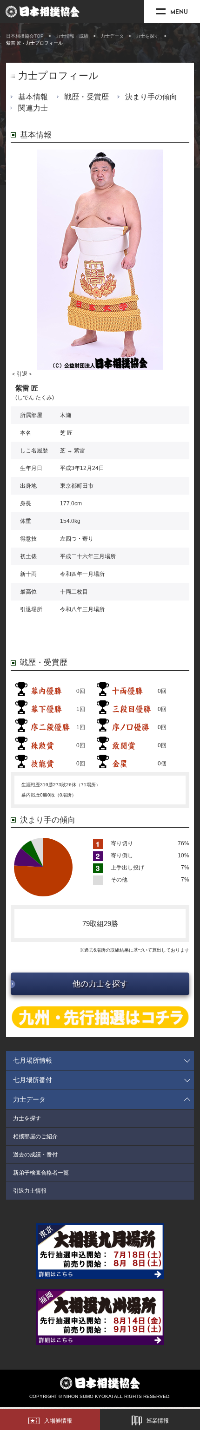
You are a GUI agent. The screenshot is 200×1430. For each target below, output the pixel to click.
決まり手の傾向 (151, 97)
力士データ (112, 36)
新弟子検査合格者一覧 (41, 1172)
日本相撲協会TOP (25, 36)
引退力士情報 (30, 1191)
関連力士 (33, 108)
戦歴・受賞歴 (86, 97)
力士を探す (147, 36)
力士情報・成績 (72, 36)
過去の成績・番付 (35, 1154)
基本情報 (33, 97)
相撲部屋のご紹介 (35, 1136)
